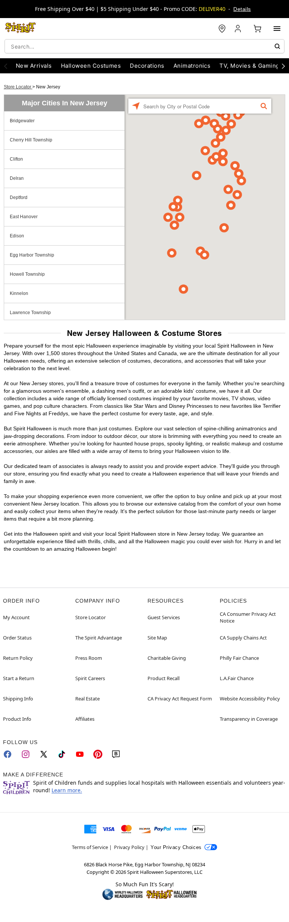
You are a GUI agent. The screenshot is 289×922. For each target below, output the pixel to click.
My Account (16, 617)
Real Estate (87, 698)
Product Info (17, 718)
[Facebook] (7, 754)
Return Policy (18, 658)
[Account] (238, 28)
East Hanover (24, 216)
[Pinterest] (97, 754)
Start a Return (18, 678)
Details (242, 9)
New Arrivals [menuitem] (34, 65)
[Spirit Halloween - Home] (21, 28)
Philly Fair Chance (239, 658)
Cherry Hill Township (31, 140)
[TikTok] (61, 754)
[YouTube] (79, 754)
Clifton (16, 159)
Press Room (88, 658)
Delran (17, 178)
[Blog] (115, 754)
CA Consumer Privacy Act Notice (248, 617)
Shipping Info (18, 698)
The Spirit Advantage (98, 637)
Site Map (157, 637)
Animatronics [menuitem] (192, 65)
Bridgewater (22, 120)
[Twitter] (43, 754)
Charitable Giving (167, 658)
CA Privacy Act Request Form (180, 698)
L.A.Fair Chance (237, 678)
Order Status (17, 637)
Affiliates (84, 718)
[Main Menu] (276, 28)
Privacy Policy (129, 847)
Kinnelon (19, 293)
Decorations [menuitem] (147, 65)
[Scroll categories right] (283, 66)
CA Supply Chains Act (243, 637)
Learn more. (67, 790)
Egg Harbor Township (32, 255)
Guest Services (164, 617)
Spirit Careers (90, 678)
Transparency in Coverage (249, 718)
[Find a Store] (222, 28)
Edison (17, 235)
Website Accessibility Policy (250, 698)
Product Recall (163, 678)
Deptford (18, 197)
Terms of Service (90, 847)
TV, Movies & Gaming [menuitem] (249, 65)
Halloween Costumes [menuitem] (91, 65)
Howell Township (27, 274)
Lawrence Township (30, 312)
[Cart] (257, 28)
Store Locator (18, 87)
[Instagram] (25, 754)
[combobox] (144, 46)
